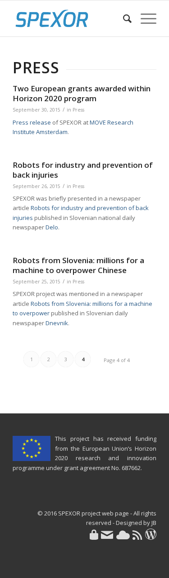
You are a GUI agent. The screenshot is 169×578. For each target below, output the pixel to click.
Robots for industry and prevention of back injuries (83, 170)
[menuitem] (123, 18)
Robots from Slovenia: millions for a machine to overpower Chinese (78, 265)
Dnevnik (57, 323)
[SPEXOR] (70, 18)
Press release (32, 122)
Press (78, 110)
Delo (52, 227)
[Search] (123, 18)
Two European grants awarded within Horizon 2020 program (82, 93)
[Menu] (144, 18)
